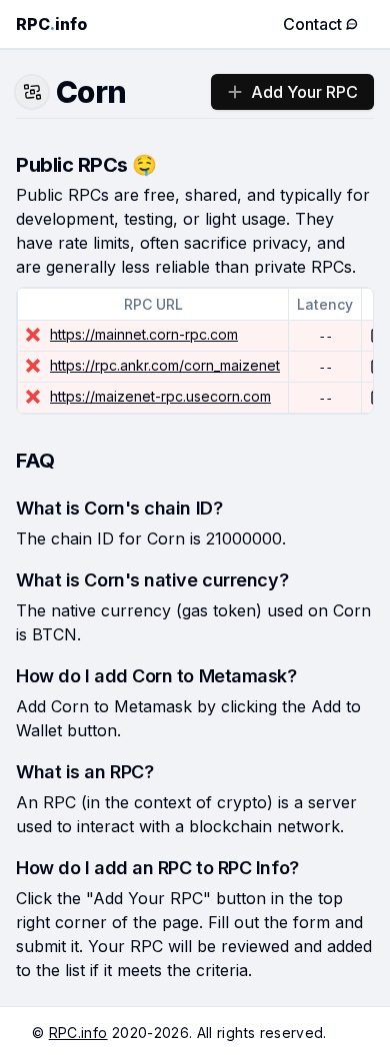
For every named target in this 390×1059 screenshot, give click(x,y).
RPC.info (78, 1032)
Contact (312, 24)
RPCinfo (51, 24)
